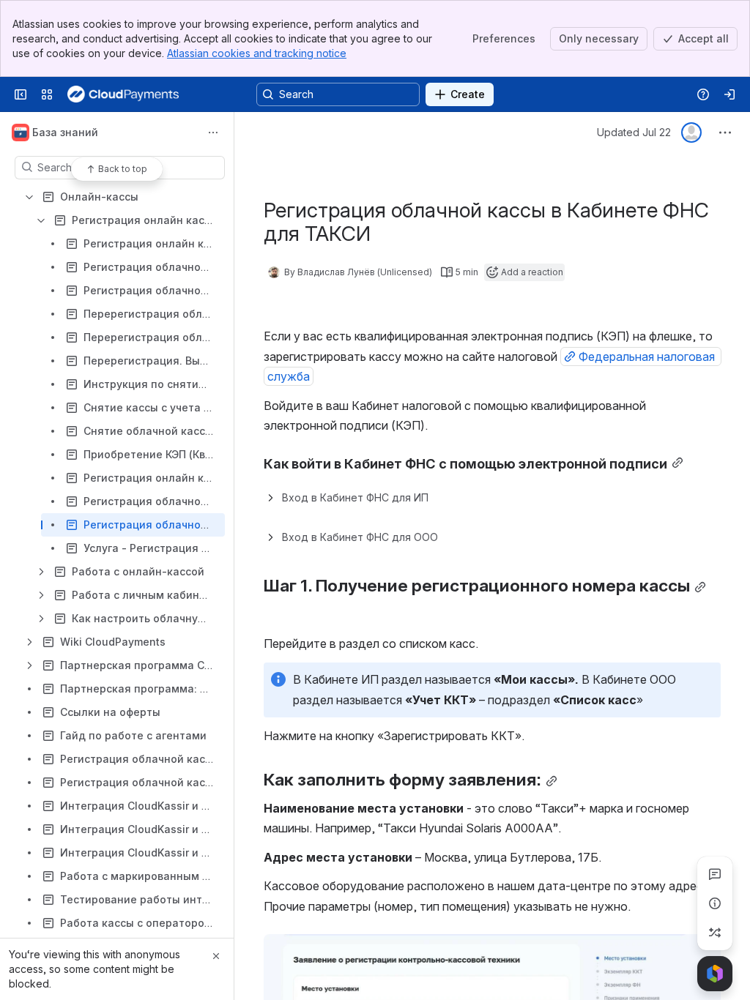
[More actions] (213, 132)
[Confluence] (123, 94)
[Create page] (715, 932)
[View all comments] (715, 874)
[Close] (216, 956)
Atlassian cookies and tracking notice (256, 53)
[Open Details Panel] (715, 903)
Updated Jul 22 (634, 132)
